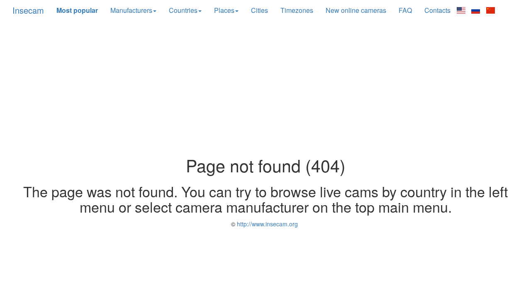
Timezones (296, 10)
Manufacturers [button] (131, 10)
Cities (259, 10)
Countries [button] (183, 10)
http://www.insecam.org (266, 224)
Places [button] (224, 10)
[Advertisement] (265, 88)
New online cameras (356, 10)
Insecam (28, 10)
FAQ (405, 10)
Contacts (437, 10)
